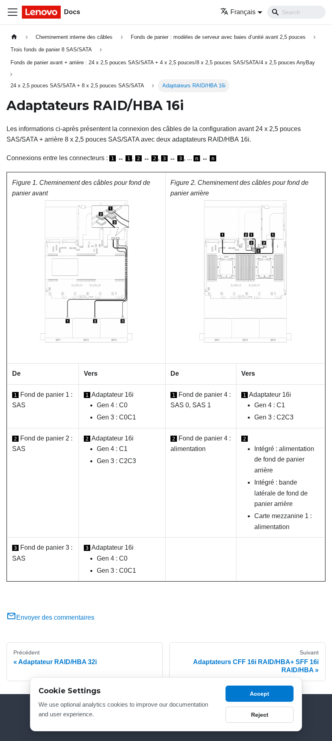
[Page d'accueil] (14, 37)
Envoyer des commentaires (55, 617)
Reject (259, 714)
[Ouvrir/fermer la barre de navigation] (12, 12)
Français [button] (242, 11)
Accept (259, 693)
